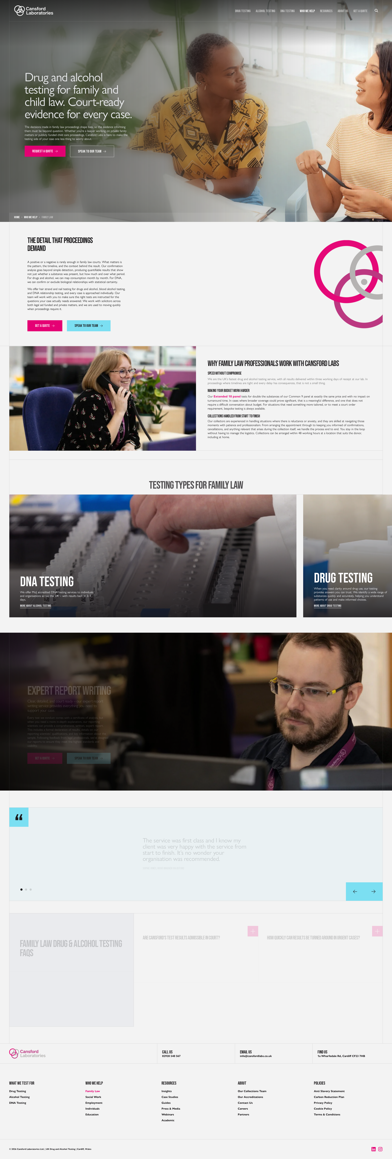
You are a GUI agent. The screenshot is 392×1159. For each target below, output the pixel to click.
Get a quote (42, 749)
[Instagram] (380, 1149)
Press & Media (171, 1108)
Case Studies (170, 1097)
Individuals (92, 1108)
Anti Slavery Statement (329, 1091)
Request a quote (42, 151)
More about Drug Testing (327, 606)
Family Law (92, 1091)
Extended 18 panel (227, 395)
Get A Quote (360, 11)
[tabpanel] (196, 854)
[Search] (376, 10)
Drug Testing (243, 11)
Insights (167, 1091)
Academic (168, 1120)
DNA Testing (287, 11)
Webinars (168, 1114)
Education (92, 1114)
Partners (243, 1114)
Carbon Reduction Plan (329, 1097)
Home (17, 217)
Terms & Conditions (327, 1114)
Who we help (307, 11)
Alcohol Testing (265, 11)
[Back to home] (33, 10)
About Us (343, 11)
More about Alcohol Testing (35, 606)
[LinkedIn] (373, 1149)
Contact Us (245, 1103)
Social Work (93, 1097)
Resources (326, 11)
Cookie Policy (323, 1108)
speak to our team (89, 151)
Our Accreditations (250, 1097)
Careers (243, 1108)
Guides (166, 1103)
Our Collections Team (252, 1091)
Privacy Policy (323, 1103)
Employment (93, 1103)
